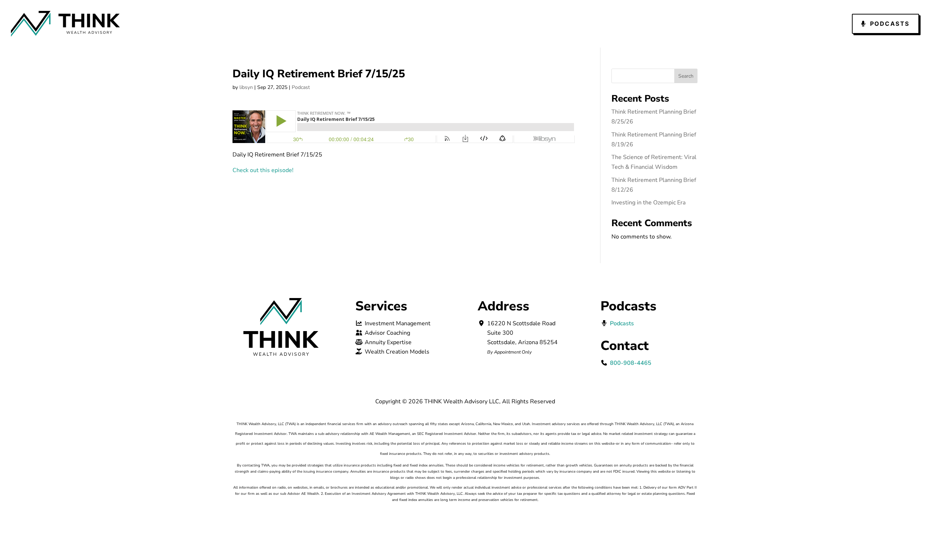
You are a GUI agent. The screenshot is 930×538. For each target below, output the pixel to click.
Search (686, 76)
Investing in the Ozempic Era (648, 203)
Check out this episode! (263, 170)
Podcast (301, 87)
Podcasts (890, 23)
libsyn (246, 87)
